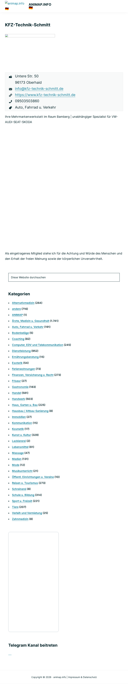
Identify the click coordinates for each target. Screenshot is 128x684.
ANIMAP (17, 314)
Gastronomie (20, 387)
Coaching (18, 338)
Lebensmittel (20, 447)
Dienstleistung (21, 351)
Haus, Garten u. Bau (25, 405)
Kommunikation (22, 423)
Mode (15, 465)
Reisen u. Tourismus (25, 483)
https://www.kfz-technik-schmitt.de (45, 95)
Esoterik (17, 363)
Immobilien (19, 417)
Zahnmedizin (20, 519)
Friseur (16, 381)
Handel (16, 393)
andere (16, 308)
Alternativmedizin (23, 302)
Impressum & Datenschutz (82, 677)
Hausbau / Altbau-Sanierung (30, 411)
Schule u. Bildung (23, 495)
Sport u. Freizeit (22, 501)
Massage (18, 453)
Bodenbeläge (20, 332)
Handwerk (18, 399)
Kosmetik (18, 429)
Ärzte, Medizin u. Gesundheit (30, 320)
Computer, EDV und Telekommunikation (37, 345)
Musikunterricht (22, 471)
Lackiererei (19, 441)
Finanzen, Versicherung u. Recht (33, 375)
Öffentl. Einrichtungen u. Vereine (33, 477)
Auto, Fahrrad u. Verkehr (28, 326)
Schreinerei (19, 489)
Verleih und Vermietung (27, 513)
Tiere (15, 507)
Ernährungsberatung (25, 357)
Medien (17, 459)
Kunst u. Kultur (21, 435)
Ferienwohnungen (23, 369)
